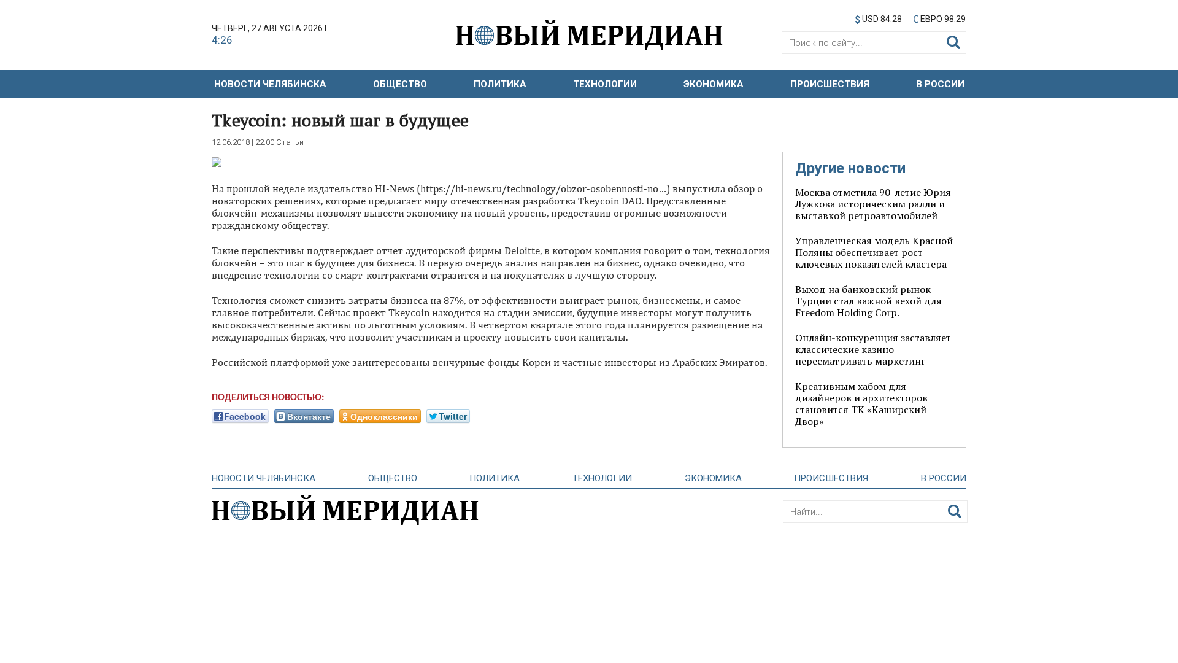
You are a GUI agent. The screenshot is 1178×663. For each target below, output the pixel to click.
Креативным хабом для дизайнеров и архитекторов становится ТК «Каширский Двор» (861, 403)
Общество (400, 84)
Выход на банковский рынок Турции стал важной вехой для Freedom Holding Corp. (868, 300)
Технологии (605, 84)
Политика (500, 84)
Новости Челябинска (270, 84)
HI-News (394, 188)
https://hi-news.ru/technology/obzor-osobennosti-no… (543, 188)
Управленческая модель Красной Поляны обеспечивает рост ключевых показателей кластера (874, 252)
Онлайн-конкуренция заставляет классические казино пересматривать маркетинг (873, 349)
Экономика (713, 84)
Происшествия (829, 84)
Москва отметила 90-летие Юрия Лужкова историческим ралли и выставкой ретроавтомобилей (873, 203)
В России (940, 84)
